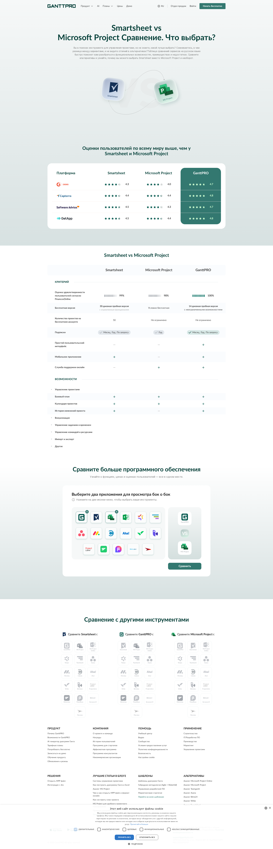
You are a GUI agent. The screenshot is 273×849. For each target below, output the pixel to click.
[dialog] (136, 827)
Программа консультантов (105, 753)
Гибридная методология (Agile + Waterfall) (157, 785)
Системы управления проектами (108, 781)
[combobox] (265, 808)
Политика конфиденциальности (153, 750)
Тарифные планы (55, 746)
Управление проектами (194, 750)
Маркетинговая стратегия (150, 793)
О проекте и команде (103, 734)
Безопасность (144, 753)
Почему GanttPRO (55, 734)
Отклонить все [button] (147, 837)
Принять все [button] (124, 837)
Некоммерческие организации (107, 757)
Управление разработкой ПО (151, 789)
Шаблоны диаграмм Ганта (150, 781)
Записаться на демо (56, 753)
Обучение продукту (56, 757)
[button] (136, 844)
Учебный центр (145, 734)
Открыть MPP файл (56, 781)
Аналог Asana (190, 793)
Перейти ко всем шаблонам (151, 797)
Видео (141, 738)
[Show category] (51, 389)
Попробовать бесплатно (58, 750)
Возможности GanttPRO (58, 738)
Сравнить (185, 566)
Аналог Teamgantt (192, 789)
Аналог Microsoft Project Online (198, 781)
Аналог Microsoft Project (195, 785)
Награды (97, 738)
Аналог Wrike (190, 801)
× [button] (270, 808)
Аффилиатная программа (104, 750)
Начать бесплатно (212, 6)
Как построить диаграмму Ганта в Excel (111, 785)
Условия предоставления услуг (152, 746)
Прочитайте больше (139, 824)
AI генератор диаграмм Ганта (61, 742)
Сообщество (144, 742)
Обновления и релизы (57, 761)
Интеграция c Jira (55, 785)
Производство (190, 742)
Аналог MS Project (101, 789)
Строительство (190, 734)
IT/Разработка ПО (192, 738)
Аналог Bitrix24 (190, 797)
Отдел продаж (178, 6)
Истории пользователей (104, 742)
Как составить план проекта (106, 800)
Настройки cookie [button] (146, 757)
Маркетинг (189, 746)
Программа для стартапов (105, 746)
